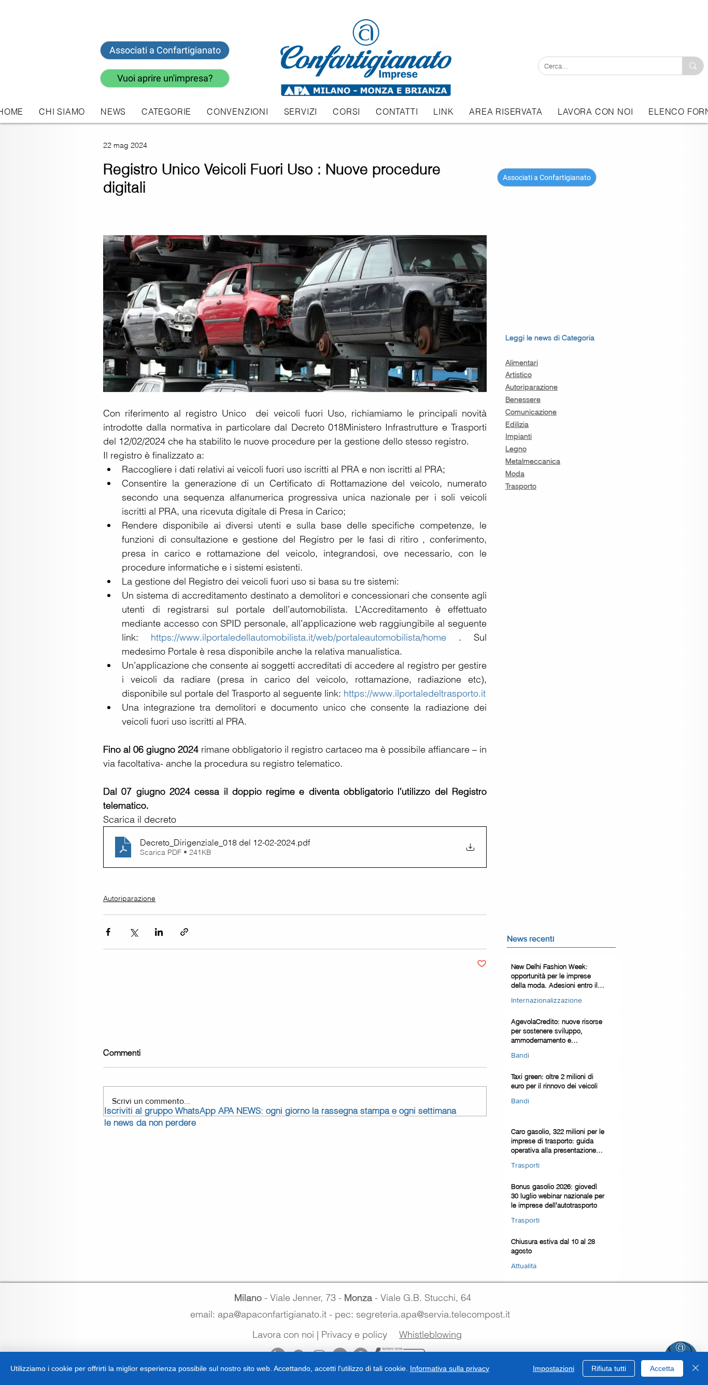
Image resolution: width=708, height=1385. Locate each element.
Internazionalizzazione (546, 1000)
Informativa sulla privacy (449, 1368)
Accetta (662, 1368)
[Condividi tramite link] (184, 932)
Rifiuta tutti (608, 1368)
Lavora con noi (283, 1334)
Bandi (520, 1055)
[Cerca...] (692, 66)
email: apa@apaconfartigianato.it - (262, 1314)
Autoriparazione (129, 898)
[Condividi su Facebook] (108, 932)
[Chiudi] (695, 1368)
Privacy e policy (354, 1334)
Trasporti (525, 1165)
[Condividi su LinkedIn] (159, 932)
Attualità (523, 1266)
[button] (300, 111)
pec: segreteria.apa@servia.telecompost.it (425, 1314)
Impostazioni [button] (553, 1368)
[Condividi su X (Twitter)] (133, 932)
